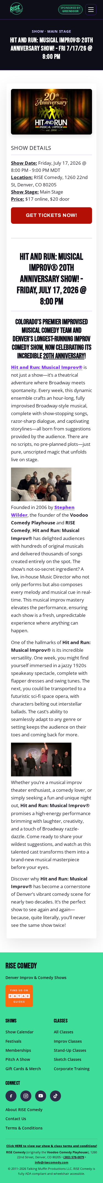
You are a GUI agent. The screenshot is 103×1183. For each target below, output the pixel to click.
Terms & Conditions (24, 1128)
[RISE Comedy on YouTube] (40, 1095)
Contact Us (15, 1118)
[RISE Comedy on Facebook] (10, 1095)
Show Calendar (19, 1031)
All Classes (63, 1031)
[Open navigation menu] (90, 9)
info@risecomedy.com (51, 1162)
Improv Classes (68, 1041)
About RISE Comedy (24, 1109)
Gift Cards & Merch (23, 1068)
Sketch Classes (67, 1059)
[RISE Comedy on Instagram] (25, 1095)
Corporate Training (72, 1068)
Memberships (18, 1050)
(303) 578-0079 (73, 1157)
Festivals (13, 1041)
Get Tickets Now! (51, 215)
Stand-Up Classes (70, 1050)
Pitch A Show (17, 1059)
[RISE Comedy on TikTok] (55, 1095)
